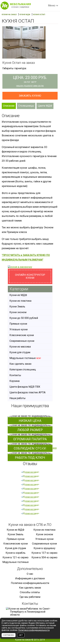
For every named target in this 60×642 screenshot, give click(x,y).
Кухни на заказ (23, 639)
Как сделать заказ (20, 363)
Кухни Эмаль (17, 306)
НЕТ (21, 635)
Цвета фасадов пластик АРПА (27, 392)
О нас (30, 573)
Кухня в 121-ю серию (15, 557)
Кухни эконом (17, 312)
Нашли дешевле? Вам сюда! (30, 86)
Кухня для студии (19, 352)
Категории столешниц (22, 369)
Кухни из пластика (20, 300)
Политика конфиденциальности (30, 583)
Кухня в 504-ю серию (44, 557)
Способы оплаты (30, 592)
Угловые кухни (18, 329)
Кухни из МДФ (18, 295)
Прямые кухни (18, 323)
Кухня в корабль (15, 552)
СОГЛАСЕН (8, 635)
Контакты (15, 375)
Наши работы (17, 398)
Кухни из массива (20, 346)
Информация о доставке (30, 578)
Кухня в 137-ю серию (44, 552)
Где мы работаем (30, 596)
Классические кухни (21, 335)
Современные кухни (21, 340)
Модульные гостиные (25, 358)
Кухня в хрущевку (44, 548)
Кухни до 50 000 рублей (23, 317)
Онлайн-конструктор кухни (30, 276)
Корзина (14, 380)
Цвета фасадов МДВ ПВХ (24, 386)
